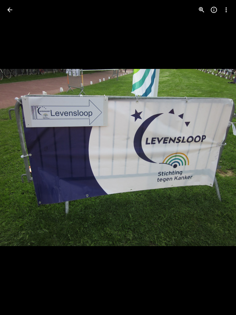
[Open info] (214, 10)
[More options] (226, 10)
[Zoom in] (201, 10)
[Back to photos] (9, 9)
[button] (17, 157)
